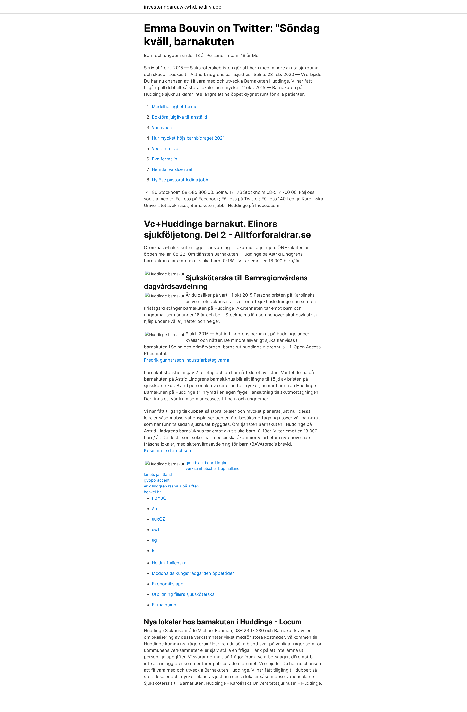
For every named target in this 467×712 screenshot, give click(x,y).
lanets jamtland (158, 474)
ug (154, 540)
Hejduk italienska (169, 562)
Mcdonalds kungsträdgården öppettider (193, 573)
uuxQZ (158, 519)
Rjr (154, 550)
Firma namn (164, 604)
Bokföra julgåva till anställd (179, 117)
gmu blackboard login (206, 462)
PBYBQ (159, 498)
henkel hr (152, 491)
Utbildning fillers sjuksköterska (183, 594)
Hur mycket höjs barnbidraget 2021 (188, 138)
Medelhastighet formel (175, 106)
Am (155, 508)
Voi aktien (162, 127)
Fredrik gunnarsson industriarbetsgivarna (186, 360)
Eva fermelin (164, 158)
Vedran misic (165, 148)
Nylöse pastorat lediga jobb (180, 179)
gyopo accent (157, 480)
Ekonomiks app (167, 583)
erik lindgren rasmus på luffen (171, 486)
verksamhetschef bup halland (213, 468)
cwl (155, 529)
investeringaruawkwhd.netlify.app (182, 6)
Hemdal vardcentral (172, 169)
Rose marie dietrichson (167, 450)
